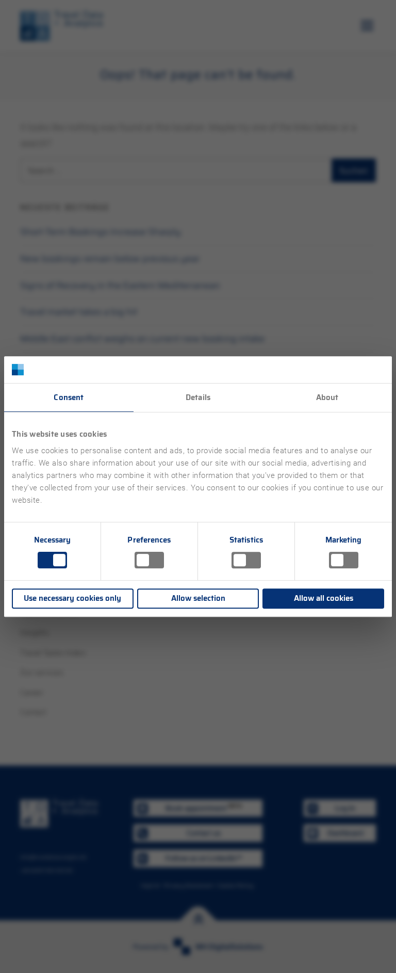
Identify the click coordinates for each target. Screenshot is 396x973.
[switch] (149, 560)
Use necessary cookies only (72, 598)
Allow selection (198, 598)
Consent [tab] (69, 397)
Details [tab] (198, 397)
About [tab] (327, 397)
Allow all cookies (323, 598)
